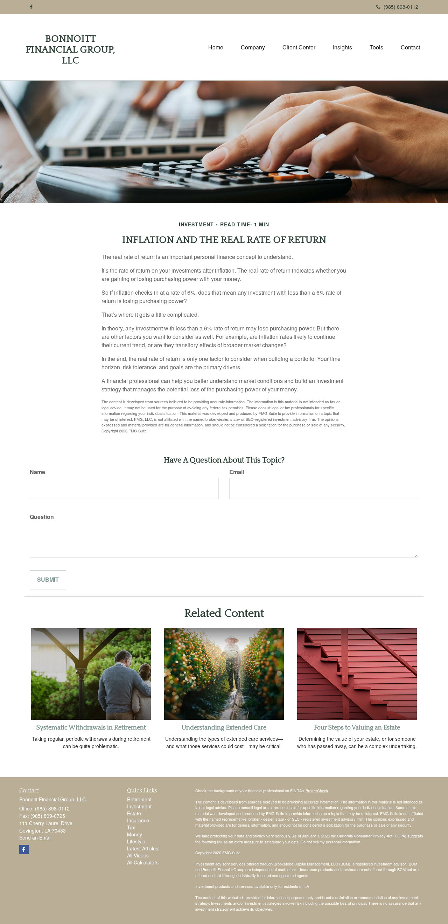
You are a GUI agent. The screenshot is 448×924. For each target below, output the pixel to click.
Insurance (138, 820)
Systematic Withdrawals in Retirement (91, 727)
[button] (253, 47)
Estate (134, 813)
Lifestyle (136, 841)
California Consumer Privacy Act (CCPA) (371, 836)
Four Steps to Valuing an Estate (357, 727)
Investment (139, 806)
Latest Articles (142, 848)
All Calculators (143, 862)
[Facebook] (31, 6)
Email (236, 472)
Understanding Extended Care (224, 727)
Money (134, 834)
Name (37, 472)
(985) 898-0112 (401, 6)
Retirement (139, 799)
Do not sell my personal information (330, 841)
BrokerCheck (317, 790)
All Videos (138, 855)
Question (42, 517)
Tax (131, 827)
